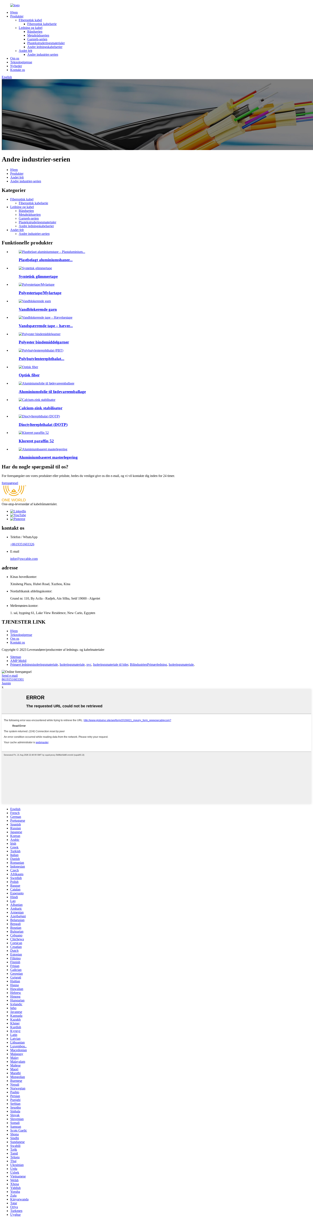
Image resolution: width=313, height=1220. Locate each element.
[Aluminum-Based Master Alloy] (43, 449)
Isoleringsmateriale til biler (110, 664)
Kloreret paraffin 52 (36, 441)
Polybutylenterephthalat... (41, 358)
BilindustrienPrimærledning (148, 664)
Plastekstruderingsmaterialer (46, 43)
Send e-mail (10, 675)
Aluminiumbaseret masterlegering (48, 457)
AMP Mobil (18, 660)
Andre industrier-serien (42, 54)
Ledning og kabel (30, 28)
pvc (88, 664)
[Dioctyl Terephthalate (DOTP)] (39, 416)
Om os (14, 58)
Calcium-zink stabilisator (40, 408)
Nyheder (16, 66)
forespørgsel (10, 483)
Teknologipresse (21, 62)
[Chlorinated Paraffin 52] (34, 432)
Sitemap (15, 657)
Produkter (16, 16)
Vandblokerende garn (38, 309)
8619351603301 (13, 679)
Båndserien (34, 31)
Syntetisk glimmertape (38, 276)
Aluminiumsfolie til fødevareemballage (52, 391)
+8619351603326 (22, 544)
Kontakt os (17, 70)
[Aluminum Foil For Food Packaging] (46, 383)
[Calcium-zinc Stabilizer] (37, 399)
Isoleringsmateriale (72, 664)
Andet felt (25, 50)
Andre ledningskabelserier (44, 47)
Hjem (14, 12)
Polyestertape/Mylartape (40, 293)
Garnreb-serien (37, 39)
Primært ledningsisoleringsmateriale (34, 664)
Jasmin (6, 683)
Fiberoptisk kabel (30, 20)
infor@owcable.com (24, 558)
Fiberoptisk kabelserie (42, 24)
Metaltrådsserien (38, 35)
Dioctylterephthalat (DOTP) (43, 424)
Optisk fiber (29, 375)
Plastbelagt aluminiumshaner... (46, 260)
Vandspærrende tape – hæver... (46, 325)
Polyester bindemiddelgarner (44, 342)
